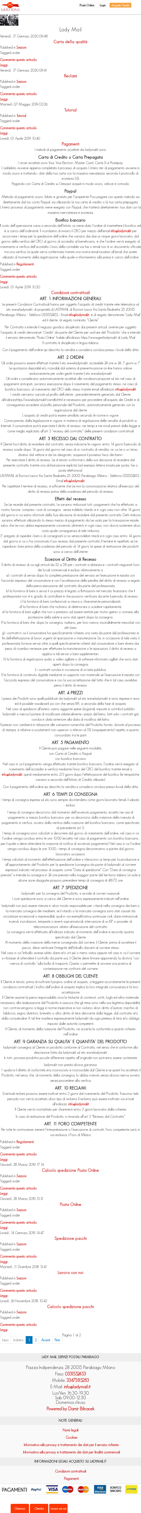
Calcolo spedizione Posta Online (70, 1170)
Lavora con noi (70, 1272)
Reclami (70, 75)
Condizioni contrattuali (70, 292)
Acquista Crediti (120, 5)
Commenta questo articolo (18, 60)
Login (103, 5)
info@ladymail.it (121, 231)
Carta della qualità (70, 41)
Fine (57, 1340)
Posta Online (87, 5)
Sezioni (21, 47)
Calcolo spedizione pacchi (70, 1306)
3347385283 (77, 1380)
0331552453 (75, 1373)
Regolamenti (25, 264)
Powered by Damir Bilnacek (71, 1408)
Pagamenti (70, 143)
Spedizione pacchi (71, 1238)
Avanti (45, 1340)
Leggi (4, 65)
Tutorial (70, 110)
